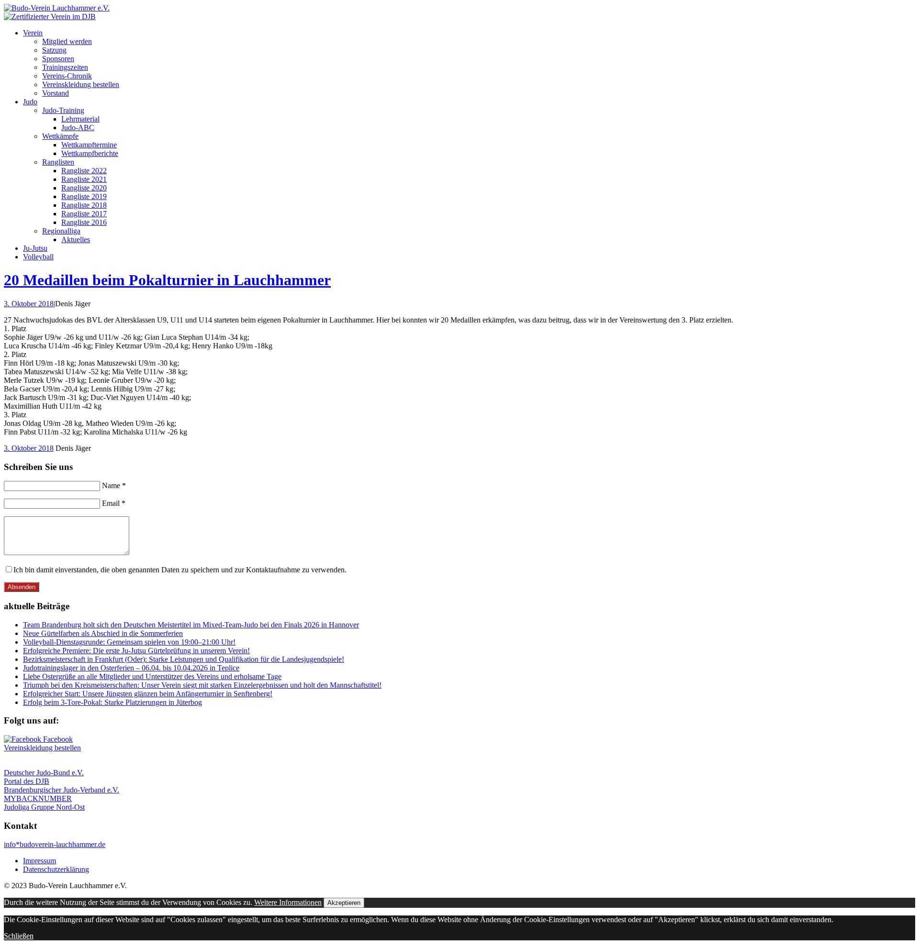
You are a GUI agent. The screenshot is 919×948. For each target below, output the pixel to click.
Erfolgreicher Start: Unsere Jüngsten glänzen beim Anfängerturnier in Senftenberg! (147, 694)
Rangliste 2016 (84, 222)
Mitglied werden (67, 41)
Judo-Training (63, 110)
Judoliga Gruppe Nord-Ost (44, 807)
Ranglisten (58, 162)
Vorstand (55, 93)
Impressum (39, 861)
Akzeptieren (343, 902)
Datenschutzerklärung (56, 869)
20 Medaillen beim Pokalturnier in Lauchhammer (167, 280)
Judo (30, 102)
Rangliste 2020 (84, 188)
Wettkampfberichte (89, 153)
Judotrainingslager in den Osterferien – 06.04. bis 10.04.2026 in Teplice (131, 668)
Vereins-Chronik (67, 76)
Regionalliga (61, 231)
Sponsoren (58, 59)
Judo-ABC (77, 127)
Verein (33, 33)
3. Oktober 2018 (29, 304)
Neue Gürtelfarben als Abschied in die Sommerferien (103, 633)
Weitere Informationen (288, 902)
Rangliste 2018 (84, 205)
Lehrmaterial (80, 119)
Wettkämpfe (60, 136)
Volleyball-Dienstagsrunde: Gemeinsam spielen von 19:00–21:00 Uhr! (129, 642)
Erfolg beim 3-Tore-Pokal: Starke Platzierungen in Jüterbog (112, 702)
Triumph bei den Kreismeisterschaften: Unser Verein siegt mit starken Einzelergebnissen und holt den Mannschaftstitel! (202, 685)
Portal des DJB (26, 781)
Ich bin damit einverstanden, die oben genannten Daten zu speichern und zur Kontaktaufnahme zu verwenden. (180, 570)
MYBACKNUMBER (38, 798)
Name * (114, 485)
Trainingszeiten (65, 67)
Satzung (54, 50)
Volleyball (38, 257)
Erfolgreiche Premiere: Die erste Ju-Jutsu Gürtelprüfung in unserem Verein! (136, 651)
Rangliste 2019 (84, 196)
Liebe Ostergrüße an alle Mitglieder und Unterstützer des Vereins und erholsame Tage (152, 676)
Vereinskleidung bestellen (80, 84)
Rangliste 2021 (84, 179)
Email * (113, 503)
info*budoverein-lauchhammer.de (54, 844)
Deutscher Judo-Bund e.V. (44, 773)
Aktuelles (75, 239)
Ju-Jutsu (35, 248)
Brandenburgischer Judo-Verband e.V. (61, 790)
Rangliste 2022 (84, 171)
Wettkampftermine (89, 145)
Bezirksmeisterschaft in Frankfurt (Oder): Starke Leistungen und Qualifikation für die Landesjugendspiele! (183, 659)
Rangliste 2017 (84, 214)
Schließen (19, 936)
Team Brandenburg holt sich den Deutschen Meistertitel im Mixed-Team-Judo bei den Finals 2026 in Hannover (191, 625)
